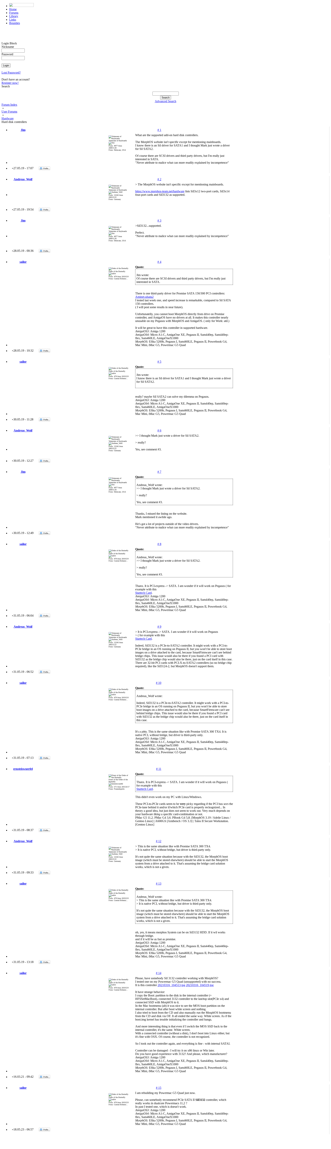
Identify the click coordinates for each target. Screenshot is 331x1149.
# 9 (159, 626)
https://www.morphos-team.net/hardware (159, 191)
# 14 (158, 973)
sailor (23, 261)
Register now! (10, 83)
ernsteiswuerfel (23, 768)
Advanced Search (165, 101)
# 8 (159, 544)
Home (13, 9)
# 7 (159, 471)
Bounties (14, 23)
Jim (23, 130)
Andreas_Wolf (23, 179)
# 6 (159, 430)
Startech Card (143, 592)
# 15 (158, 1087)
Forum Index (9, 104)
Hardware (8, 118)
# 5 (159, 361)
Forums (13, 12)
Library (13, 16)
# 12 (158, 841)
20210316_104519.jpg (200, 985)
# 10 (158, 682)
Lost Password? (11, 72)
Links (12, 19)
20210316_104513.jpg (171, 985)
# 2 (159, 179)
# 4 (159, 261)
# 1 (159, 130)
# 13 (158, 883)
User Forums (9, 111)
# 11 (158, 768)
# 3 (159, 220)
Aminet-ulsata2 (144, 296)
